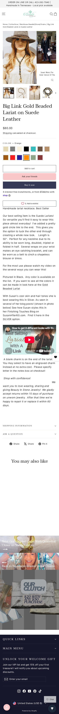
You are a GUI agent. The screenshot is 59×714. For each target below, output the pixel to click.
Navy (19, 157)
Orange (26, 157)
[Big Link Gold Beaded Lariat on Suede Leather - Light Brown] (23, 519)
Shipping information (17, 425)
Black (26, 149)
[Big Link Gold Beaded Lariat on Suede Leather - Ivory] (11, 519)
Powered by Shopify (29, 711)
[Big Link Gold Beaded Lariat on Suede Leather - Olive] (4, 522)
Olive (33, 157)
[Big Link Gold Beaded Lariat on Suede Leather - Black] (14, 519)
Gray (12, 149)
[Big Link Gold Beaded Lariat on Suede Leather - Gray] (8, 519)
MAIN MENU (13, 648)
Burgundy (40, 157)
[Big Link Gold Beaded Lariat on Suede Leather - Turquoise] (17, 519)
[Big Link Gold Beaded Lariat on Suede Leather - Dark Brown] (20, 519)
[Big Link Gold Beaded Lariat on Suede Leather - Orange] (36, 519)
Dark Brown (40, 149)
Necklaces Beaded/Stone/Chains (33, 24)
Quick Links (14, 639)
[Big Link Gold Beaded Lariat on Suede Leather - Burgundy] (8, 522)
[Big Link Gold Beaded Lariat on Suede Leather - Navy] (33, 519)
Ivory (19, 149)
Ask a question (13, 434)
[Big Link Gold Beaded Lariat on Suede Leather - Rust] (26, 519)
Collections (13, 24)
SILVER (7, 319)
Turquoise (33, 149)
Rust (6, 157)
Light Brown (47, 149)
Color (12, 143)
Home (5, 24)
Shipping (7, 133)
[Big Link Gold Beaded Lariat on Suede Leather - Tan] (4, 519)
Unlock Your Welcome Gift (29, 659)
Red (12, 157)
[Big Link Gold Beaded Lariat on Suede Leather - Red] (30, 519)
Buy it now (29, 185)
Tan (6, 149)
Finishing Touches (18, 311)
